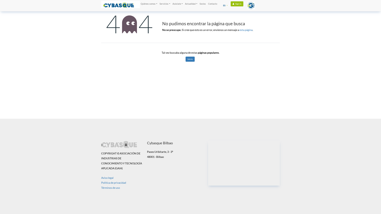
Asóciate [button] (176, 3)
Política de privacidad (113, 182)
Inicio (190, 59)
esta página (246, 30)
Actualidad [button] (190, 3)
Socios (203, 3)
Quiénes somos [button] (148, 3)
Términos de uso (110, 187)
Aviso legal (107, 177)
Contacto (212, 3)
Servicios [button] (164, 3)
